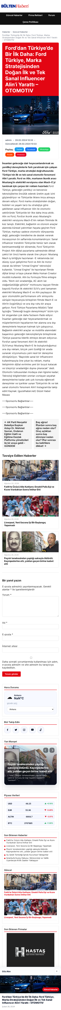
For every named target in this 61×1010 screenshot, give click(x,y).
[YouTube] (32, 729)
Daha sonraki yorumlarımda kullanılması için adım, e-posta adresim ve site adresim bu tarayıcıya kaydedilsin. (30, 664)
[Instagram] (24, 729)
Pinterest (21, 154)
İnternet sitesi (9, 646)
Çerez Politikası (30, 22)
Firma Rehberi (35, 15)
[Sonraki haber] (51, 750)
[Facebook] (7, 729)
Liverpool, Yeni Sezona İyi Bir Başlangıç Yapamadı (28, 846)
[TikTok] (40, 729)
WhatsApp (44, 149)
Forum (51, 15)
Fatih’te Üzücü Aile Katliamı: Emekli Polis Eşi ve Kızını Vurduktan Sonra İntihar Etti (30, 841)
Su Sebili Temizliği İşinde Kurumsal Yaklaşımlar (27, 855)
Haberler (6, 32)
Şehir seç (12, 703)
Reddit (9, 154)
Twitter (19, 149)
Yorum (6, 594)
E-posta (7, 634)
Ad (4, 622)
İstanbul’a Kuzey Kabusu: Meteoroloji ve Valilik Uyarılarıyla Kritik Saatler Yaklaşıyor (27, 859)
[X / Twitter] (15, 729)
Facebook (31, 149)
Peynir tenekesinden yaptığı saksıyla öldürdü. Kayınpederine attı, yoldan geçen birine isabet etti (29, 850)
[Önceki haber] (45, 750)
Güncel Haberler (14, 15)
